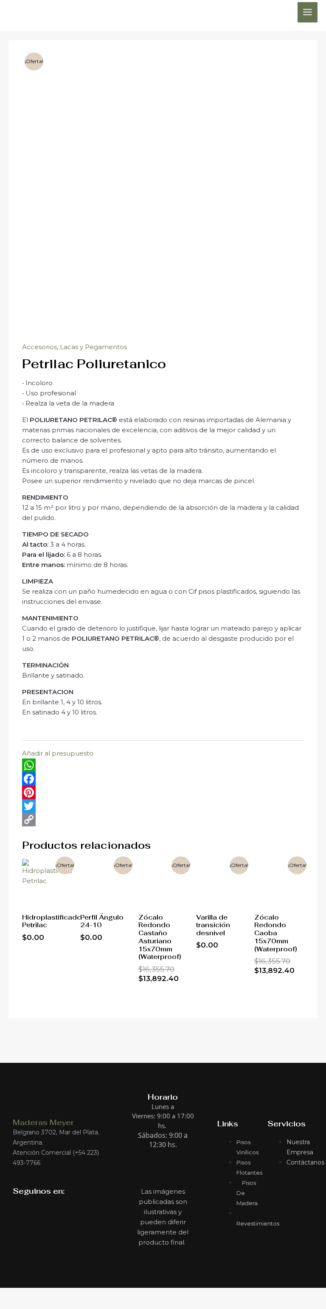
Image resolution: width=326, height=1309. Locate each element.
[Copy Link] (163, 819)
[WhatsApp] (163, 765)
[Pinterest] (163, 792)
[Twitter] (163, 806)
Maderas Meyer (43, 1122)
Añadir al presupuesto (57, 753)
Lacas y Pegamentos (93, 347)
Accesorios (39, 347)
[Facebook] (163, 779)
